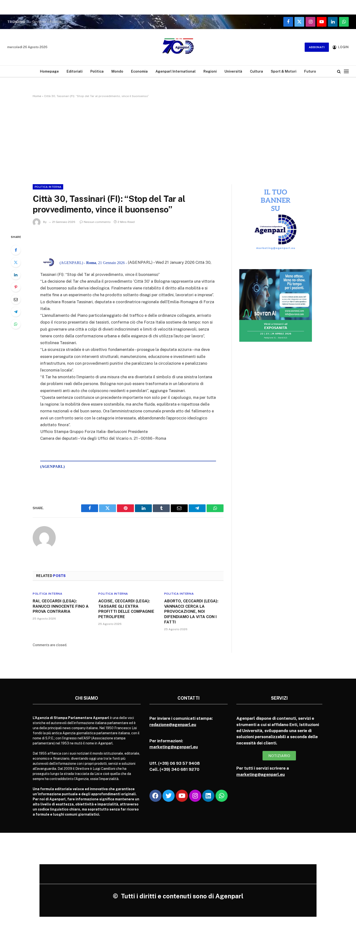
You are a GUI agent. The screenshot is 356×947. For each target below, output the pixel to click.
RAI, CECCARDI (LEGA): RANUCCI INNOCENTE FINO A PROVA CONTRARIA (61, 606)
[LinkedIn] (16, 275)
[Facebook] (16, 250)
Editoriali (75, 71)
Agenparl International (175, 71)
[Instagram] (195, 796)
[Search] (339, 71)
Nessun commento (97, 222)
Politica (97, 71)
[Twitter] (16, 262)
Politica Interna (48, 186)
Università (233, 71)
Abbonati (317, 47)
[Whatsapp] (222, 796)
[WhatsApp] (16, 324)
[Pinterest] (16, 287)
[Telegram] (16, 312)
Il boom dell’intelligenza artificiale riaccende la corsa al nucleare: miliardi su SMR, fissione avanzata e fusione (92, 21)
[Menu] (346, 71)
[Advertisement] (178, 140)
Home (37, 96)
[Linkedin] (208, 796)
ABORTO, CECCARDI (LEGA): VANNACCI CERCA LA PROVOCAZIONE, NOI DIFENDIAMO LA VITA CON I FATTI (191, 611)
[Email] (16, 299)
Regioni (210, 71)
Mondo (117, 71)
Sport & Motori (283, 71)
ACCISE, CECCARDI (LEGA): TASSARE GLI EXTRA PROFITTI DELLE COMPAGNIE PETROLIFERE (126, 609)
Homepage (49, 71)
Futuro (310, 71)
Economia (139, 71)
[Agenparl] (178, 47)
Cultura (256, 71)
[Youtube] (182, 796)
